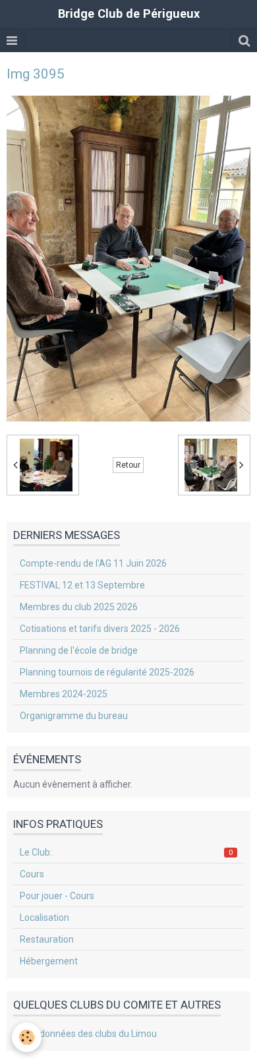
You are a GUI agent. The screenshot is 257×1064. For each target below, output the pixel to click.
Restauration (47, 939)
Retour (128, 465)
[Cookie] (27, 1037)
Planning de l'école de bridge (79, 650)
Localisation (44, 917)
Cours (32, 874)
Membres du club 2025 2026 (79, 607)
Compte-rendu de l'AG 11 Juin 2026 (93, 563)
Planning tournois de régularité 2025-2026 (107, 672)
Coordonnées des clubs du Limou (88, 1033)
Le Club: (126, 852)
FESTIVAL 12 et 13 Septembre (82, 585)
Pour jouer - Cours (57, 896)
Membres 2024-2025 (63, 694)
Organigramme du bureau (74, 715)
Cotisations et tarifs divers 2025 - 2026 (100, 628)
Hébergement (49, 961)
